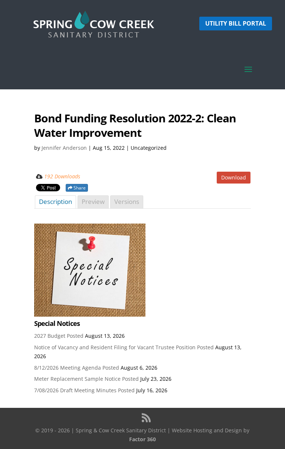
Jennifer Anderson (64, 147)
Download (233, 177)
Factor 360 (142, 439)
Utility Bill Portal (235, 23)
